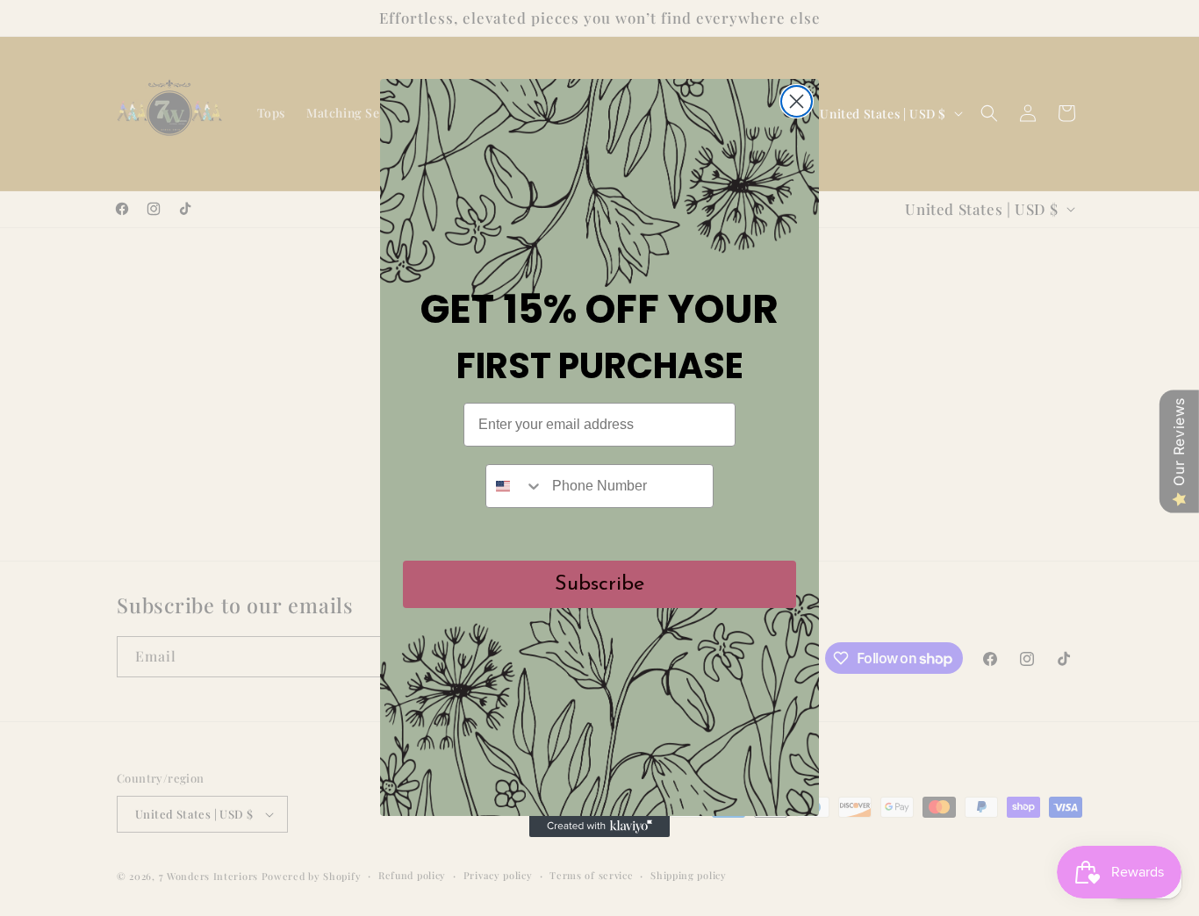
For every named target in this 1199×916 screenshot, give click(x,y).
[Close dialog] (796, 101)
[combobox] (514, 486)
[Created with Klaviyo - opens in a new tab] (599, 826)
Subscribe (599, 584)
